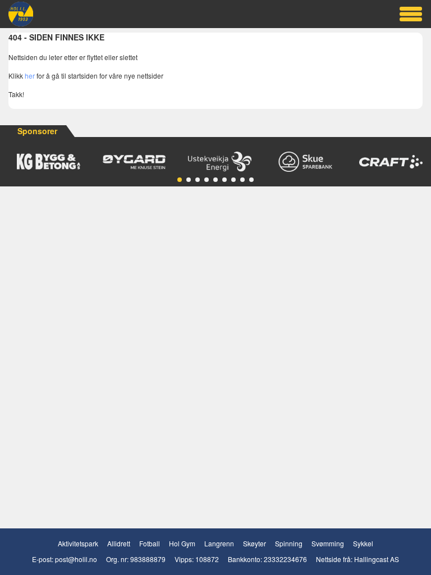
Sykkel (363, 543)
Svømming (327, 543)
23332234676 (285, 559)
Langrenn (219, 543)
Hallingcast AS (376, 559)
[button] (179, 179)
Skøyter (254, 543)
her (30, 75)
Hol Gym (182, 543)
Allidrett (118, 543)
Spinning (288, 543)
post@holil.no (76, 559)
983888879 (148, 559)
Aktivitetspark (78, 543)
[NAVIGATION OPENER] (410, 14)
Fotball (149, 543)
